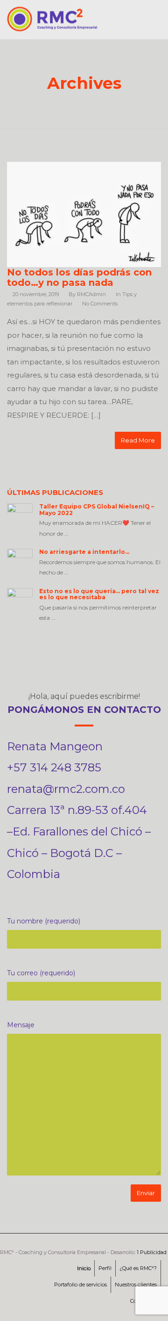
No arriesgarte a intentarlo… (84, 551)
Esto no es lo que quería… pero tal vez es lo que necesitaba (99, 594)
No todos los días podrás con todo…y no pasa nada (79, 277)
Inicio (84, 1268)
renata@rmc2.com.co (66, 789)
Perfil (105, 1268)
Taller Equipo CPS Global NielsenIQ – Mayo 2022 (96, 509)
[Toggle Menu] (154, 22)
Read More (138, 440)
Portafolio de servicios (80, 1284)
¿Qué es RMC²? (138, 1268)
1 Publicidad (152, 1252)
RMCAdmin (91, 294)
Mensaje (21, 1025)
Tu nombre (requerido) (43, 921)
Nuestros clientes (136, 1284)
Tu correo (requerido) (41, 973)
